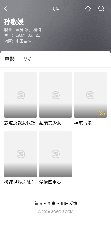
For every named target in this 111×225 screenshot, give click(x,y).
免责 (51, 203)
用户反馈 (69, 203)
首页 (38, 203)
